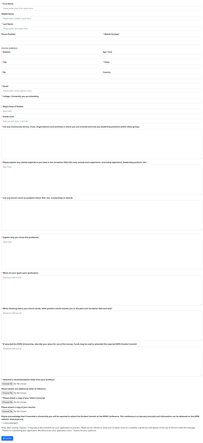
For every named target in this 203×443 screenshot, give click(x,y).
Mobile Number (111, 34)
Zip (3, 72)
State (106, 62)
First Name (7, 3)
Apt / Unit (107, 52)
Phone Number (8, 34)
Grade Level (7, 116)
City (4, 62)
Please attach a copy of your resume (18, 407)
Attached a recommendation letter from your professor (28, 379)
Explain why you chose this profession (20, 237)
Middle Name (7, 14)
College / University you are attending (20, 96)
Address (5, 52)
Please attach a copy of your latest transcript (23, 398)
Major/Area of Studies (12, 106)
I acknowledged (10, 423)
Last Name (7, 24)
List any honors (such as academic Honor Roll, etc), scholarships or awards (37, 198)
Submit (8, 438)
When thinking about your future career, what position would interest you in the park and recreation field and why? (56, 308)
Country (107, 72)
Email (4, 86)
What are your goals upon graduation (19, 273)
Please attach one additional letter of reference (23, 389)
